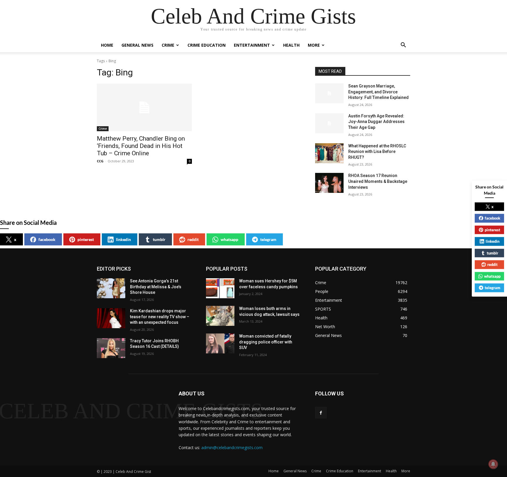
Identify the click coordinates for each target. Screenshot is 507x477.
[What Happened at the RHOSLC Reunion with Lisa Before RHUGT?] (329, 153)
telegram (268, 239)
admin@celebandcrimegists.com (232, 447)
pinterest (85, 239)
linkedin (123, 239)
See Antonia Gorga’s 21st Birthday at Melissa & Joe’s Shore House (155, 287)
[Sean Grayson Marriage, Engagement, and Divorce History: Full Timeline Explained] (329, 93)
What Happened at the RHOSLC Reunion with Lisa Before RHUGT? (377, 152)
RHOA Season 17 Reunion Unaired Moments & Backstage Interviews (377, 181)
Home (107, 45)
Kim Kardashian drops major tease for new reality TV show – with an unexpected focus (159, 317)
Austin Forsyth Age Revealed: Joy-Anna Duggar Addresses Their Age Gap (376, 122)
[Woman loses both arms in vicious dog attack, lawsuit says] (220, 316)
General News (137, 45)
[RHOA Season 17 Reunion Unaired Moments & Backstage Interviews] (329, 183)
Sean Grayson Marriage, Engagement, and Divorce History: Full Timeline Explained (378, 92)
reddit (193, 239)
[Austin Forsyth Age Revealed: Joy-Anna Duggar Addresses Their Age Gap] (329, 123)
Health (291, 45)
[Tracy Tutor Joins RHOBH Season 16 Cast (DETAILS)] (111, 348)
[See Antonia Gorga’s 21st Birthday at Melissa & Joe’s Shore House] (111, 288)
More (314, 45)
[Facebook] (321, 412)
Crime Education (206, 45)
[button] (403, 45)
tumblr (159, 239)
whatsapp (229, 239)
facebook (46, 239)
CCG (100, 161)
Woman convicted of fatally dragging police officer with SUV (265, 342)
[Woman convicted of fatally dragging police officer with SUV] (220, 343)
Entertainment (252, 45)
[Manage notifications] (493, 464)
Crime (168, 45)
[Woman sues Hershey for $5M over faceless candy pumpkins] (220, 288)
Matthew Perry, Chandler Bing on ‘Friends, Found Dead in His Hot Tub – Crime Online (141, 146)
